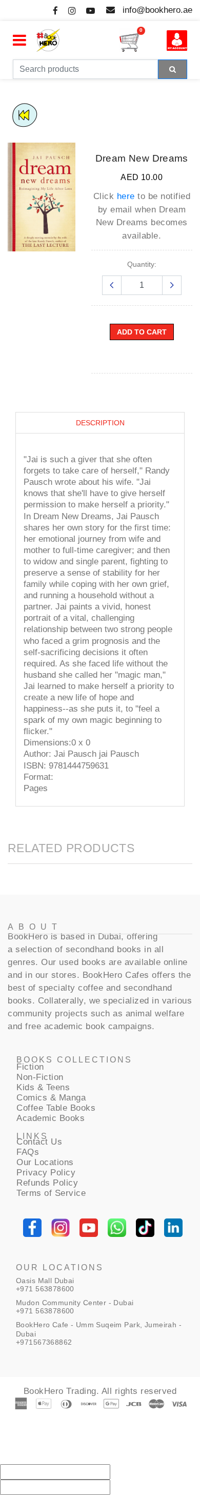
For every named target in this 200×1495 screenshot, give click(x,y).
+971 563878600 (45, 1289)
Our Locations (45, 1162)
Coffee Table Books (55, 1108)
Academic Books (50, 1118)
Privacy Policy (45, 1172)
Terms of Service (51, 1193)
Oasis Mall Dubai (45, 1280)
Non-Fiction (40, 1077)
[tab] (100, 423)
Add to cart (142, 332)
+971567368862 (44, 1342)
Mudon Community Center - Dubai (75, 1303)
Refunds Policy (47, 1183)
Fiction (30, 1067)
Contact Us (39, 1142)
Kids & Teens (43, 1087)
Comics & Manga (51, 1098)
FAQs (27, 1152)
